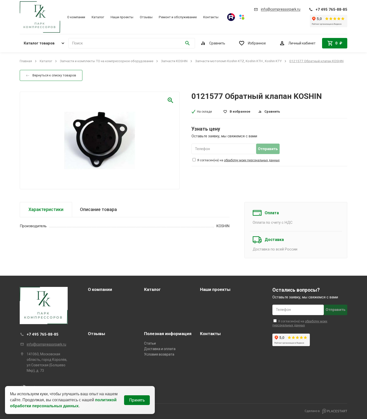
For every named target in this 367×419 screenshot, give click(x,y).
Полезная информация (167, 333)
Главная (26, 61)
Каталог (98, 17)
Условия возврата (159, 354)
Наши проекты (122, 17)
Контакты (210, 17)
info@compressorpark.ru (46, 344)
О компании (76, 17)
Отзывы (146, 17)
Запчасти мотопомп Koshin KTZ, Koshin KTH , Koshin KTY (238, 61)
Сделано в (313, 411)
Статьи (150, 343)
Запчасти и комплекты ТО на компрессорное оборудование (106, 61)
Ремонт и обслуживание (178, 17)
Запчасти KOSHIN (174, 61)
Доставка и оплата (160, 349)
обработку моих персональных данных (252, 160)
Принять (137, 400)
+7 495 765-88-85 (42, 334)
